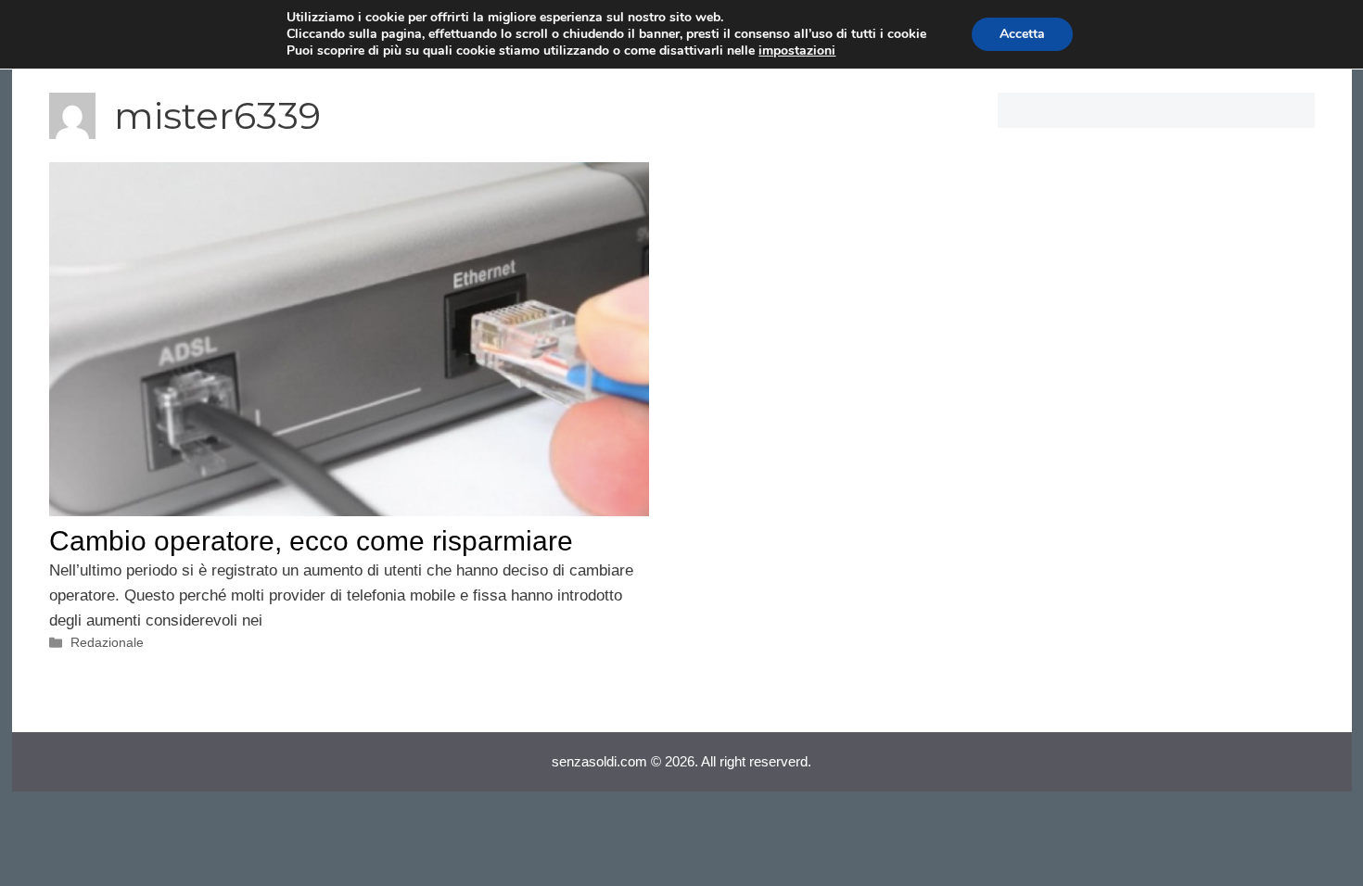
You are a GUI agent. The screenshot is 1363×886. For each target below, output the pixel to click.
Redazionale (107, 642)
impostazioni (796, 51)
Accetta (1022, 34)
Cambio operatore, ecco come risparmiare (311, 540)
